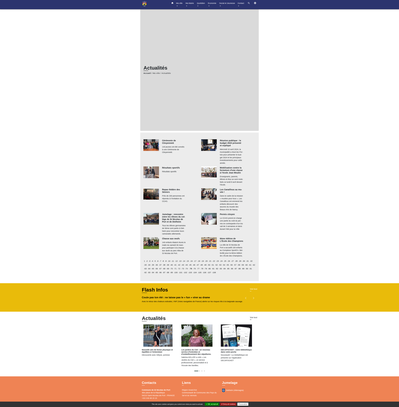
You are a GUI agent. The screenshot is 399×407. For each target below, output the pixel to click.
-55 (227, 265)
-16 (191, 261)
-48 (201, 265)
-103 (190, 272)
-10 (169, 261)
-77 (198, 269)
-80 (209, 269)
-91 (250, 269)
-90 (246, 269)
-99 (171, 272)
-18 (198, 261)
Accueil (147, 73)
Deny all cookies (229, 404)
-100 (176, 272)
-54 (223, 265)
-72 (179, 269)
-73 (182, 269)
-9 (166, 261)
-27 (232, 261)
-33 (145, 265)
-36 (156, 265)
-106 (204, 272)
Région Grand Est (189, 390)
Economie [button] (212, 3)
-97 (164, 272)
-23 (217, 261)
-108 (214, 272)
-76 (194, 269)
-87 (235, 269)
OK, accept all (212, 404)
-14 (183, 261)
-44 (186, 265)
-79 (205, 269)
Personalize (242, 404)
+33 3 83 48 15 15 (149, 398)
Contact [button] (241, 3)
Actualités (166, 73)
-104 (195, 272)
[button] (172, 3)
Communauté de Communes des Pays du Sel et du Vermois (199, 394)
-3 (149, 261)
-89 (243, 269)
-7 (160, 261)
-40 (171, 265)
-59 (242, 265)
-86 (231, 269)
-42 (179, 265)
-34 (149, 265)
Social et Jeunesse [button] (227, 3)
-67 (160, 269)
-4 (152, 261)
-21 (210, 261)
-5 (155, 261)
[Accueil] (155, 5)
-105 (199, 272)
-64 (149, 269)
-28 (236, 261)
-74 (186, 269)
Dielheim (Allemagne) (235, 390)
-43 (182, 265)
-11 (172, 261)
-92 (145, 272)
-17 (195, 261)
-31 (247, 261)
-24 (221, 261)
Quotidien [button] (201, 3)
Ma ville (156, 73)
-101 (180, 272)
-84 (224, 269)
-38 (164, 265)
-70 (171, 269)
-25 (225, 261)
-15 (187, 261)
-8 (163, 261)
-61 (250, 265)
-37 (160, 265)
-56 (231, 265)
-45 (190, 265)
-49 (205, 265)
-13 (180, 261)
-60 (246, 265)
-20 (206, 261)
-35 (152, 265)
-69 (167, 269)
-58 (238, 265)
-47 (197, 265)
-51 (212, 265)
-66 (156, 269)
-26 (228, 261)
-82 (217, 269)
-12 (176, 261)
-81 (213, 269)
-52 (216, 265)
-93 (149, 272)
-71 (175, 269)
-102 (185, 272)
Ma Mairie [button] (190, 3)
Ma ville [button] (179, 3)
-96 (160, 272)
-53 (220, 265)
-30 (243, 261)
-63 (145, 269)
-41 (175, 265)
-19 (202, 261)
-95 (156, 272)
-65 (152, 269)
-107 (209, 272)
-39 (167, 265)
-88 (239, 269)
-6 (157, 261)
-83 (220, 269)
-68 (164, 269)
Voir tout (253, 289)
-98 (167, 272)
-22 (213, 261)
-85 (228, 269)
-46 (194, 265)
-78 (202, 269)
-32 (251, 261)
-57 (235, 265)
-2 (147, 261)
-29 (240, 261)
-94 (152, 272)
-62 (253, 265)
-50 (209, 265)
